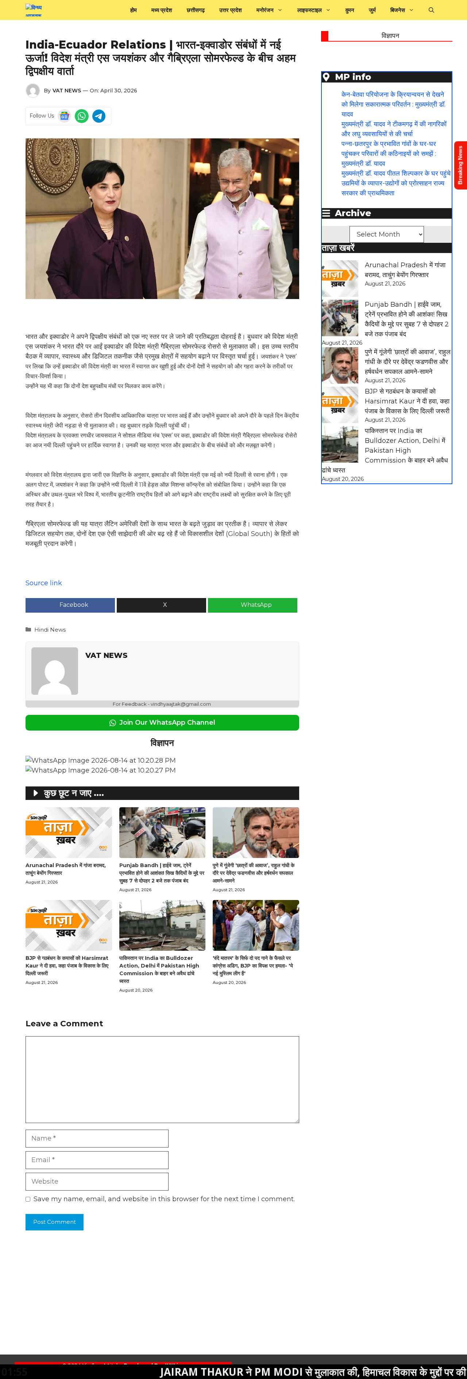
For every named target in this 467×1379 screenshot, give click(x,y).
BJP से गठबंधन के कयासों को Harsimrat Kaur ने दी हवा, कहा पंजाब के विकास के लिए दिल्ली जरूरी (67, 966)
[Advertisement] (219, 1303)
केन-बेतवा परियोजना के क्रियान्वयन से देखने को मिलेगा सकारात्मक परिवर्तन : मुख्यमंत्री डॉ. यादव (393, 104)
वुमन (350, 10)
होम (133, 10)
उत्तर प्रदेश (230, 10)
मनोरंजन (265, 10)
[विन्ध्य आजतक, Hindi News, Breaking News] (38, 10)
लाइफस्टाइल (309, 10)
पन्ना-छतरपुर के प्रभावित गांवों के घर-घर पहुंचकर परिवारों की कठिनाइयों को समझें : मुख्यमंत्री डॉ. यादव (388, 154)
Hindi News (50, 629)
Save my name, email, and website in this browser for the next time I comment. (164, 1199)
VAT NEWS (67, 90)
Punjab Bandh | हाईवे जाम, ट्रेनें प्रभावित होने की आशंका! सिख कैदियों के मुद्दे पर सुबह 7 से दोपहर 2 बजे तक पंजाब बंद (161, 873)
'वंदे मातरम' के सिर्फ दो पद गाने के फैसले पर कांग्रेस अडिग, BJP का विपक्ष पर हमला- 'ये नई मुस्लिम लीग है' (253, 966)
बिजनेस (397, 10)
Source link (44, 583)
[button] (431, 10)
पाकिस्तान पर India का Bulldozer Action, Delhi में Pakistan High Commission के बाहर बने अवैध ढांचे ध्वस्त (385, 450)
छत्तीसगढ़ (196, 10)
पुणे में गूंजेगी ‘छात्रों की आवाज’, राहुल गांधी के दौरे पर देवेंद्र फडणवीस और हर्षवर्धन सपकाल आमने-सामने (253, 873)
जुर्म (372, 10)
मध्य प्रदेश (161, 10)
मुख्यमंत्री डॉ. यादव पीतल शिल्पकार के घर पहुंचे (396, 173)
